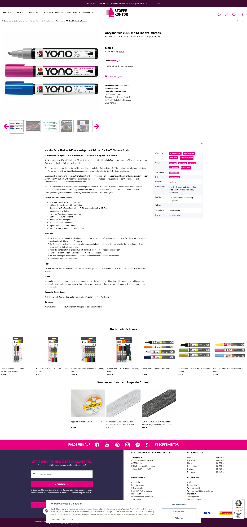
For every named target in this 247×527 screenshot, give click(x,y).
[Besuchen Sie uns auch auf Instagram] (127, 445)
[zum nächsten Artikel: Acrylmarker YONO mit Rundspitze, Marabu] (242, 21)
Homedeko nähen (175, 153)
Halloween (192, 163)
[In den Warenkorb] (4, 29)
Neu (4, 13)
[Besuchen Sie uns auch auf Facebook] (97, 445)
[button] (219, 14)
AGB (189, 482)
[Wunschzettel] (234, 14)
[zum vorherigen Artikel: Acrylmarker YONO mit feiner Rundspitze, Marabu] (237, 21)
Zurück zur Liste (10, 21)
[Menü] (242, 500)
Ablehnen (179, 518)
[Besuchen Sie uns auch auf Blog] (148, 445)
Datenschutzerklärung (71, 490)
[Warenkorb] (241, 14)
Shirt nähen (173, 157)
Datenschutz (68, 519)
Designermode (174, 177)
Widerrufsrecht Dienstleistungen (200, 491)
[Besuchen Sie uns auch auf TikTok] (137, 445)
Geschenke (182, 163)
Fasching (173, 163)
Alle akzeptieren (179, 504)
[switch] (238, 515)
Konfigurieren (179, 511)
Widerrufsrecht (193, 488)
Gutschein (135, 482)
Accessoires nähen (186, 157)
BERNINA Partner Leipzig (141, 491)
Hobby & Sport (185, 167)
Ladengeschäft (137, 485)
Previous (6, 126)
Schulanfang (174, 167)
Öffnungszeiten (137, 488)
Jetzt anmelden (61, 484)
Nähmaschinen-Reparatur (142, 496)
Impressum (55, 519)
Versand (121, 51)
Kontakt (113, 103)
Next (96, 126)
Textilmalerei (174, 172)
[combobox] (139, 66)
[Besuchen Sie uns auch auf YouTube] (107, 445)
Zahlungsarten (193, 496)
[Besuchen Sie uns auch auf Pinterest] (117, 445)
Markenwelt (136, 494)
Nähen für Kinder (189, 153)
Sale (94, 13)
